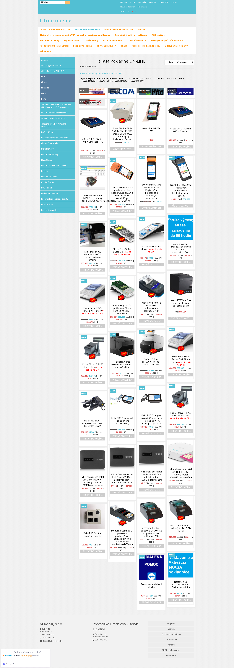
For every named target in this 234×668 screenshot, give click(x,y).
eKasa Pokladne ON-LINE (87, 29)
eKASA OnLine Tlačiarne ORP (118, 29)
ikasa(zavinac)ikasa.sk (52, 641)
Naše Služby (92, 40)
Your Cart (129, 11)
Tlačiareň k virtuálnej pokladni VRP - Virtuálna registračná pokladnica (75, 35)
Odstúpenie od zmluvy (176, 45)
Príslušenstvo (137, 40)
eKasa (124, 45)
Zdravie (141, 29)
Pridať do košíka (181, 146)
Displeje (44, 171)
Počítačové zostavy (49, 154)
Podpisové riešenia (82, 45)
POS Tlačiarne (47, 187)
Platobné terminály (49, 40)
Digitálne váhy (71, 40)
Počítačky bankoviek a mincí (54, 45)
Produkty (93, 73)
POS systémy (158, 35)
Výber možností (122, 149)
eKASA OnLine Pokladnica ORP (55, 29)
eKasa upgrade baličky (51, 65)
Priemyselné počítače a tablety (167, 40)
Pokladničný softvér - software (131, 35)
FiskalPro (45, 87)
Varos (43, 93)
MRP (43, 76)
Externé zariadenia (112, 40)
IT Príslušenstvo (105, 45)
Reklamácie (45, 51)
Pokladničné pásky (49, 210)
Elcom (44, 82)
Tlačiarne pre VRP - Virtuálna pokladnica (53, 125)
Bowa (43, 99)
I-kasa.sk (55, 20)
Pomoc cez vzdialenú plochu (146, 45)
